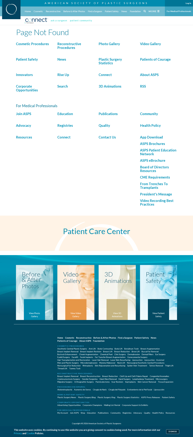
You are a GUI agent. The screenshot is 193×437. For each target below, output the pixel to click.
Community (149, 114)
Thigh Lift (169, 365)
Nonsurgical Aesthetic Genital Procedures (145, 363)
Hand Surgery (125, 379)
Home (28, 11)
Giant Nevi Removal (108, 379)
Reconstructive (53, 11)
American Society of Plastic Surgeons (96, 3)
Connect (105, 75)
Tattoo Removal (156, 365)
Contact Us (107, 137)
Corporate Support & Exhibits (135, 405)
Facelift (75, 357)
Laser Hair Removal (100, 360)
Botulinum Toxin (131, 348)
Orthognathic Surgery (84, 382)
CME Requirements (155, 177)
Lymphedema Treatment (143, 379)
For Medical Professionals (179, 11)
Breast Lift (107, 351)
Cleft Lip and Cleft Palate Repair (134, 376)
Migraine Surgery (64, 382)
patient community (81, 20)
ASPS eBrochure (152, 160)
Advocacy (23, 125)
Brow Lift (136, 351)
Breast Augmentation (150, 348)
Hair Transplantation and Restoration (73, 360)
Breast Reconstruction (90, 376)
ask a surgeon (59, 20)
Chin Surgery (120, 354)
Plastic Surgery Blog (87, 397)
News (124, 11)
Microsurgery (162, 379)
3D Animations (110, 86)
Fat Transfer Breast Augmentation (110, 357)
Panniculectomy (103, 382)
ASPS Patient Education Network (158, 152)
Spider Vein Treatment (137, 365)
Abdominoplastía (64, 389)
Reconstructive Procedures (69, 45)
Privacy (18, 433)
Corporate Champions (92, 405)
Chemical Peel (106, 354)
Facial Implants (86, 357)
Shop (83, 413)
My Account (62, 413)
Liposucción (159, 389)
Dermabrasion (134, 354)
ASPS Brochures (152, 144)
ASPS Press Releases (150, 397)
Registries (65, 125)
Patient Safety (112, 11)
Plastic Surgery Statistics (110, 61)
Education (65, 114)
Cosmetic (38, 11)
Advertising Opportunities (69, 405)
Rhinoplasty (88, 365)
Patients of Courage (155, 59)
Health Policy (150, 125)
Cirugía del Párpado (116, 389)
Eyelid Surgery (63, 357)
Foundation (135, 11)
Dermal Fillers (147, 354)
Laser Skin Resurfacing (120, 360)
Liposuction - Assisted (154, 360)
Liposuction (137, 360)
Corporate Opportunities (27, 88)
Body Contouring (105, 348)
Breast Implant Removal (67, 351)
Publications (108, 114)
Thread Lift (62, 368)
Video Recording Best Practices (157, 202)
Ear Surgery (160, 354)
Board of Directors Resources (154, 169)
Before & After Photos (74, 11)
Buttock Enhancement (67, 354)
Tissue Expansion (165, 382)
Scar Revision (117, 382)
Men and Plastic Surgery (68, 363)
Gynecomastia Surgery (137, 357)
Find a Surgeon (95, 11)
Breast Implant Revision (90, 351)
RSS (143, 86)
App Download (151, 137)
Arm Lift (92, 348)
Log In (188, 3)
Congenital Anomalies (159, 376)
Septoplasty (130, 382)
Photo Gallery (109, 44)
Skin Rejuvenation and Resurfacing (110, 365)
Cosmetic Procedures (32, 44)
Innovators (24, 75)
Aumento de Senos (82, 389)
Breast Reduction (122, 351)
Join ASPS (23, 114)
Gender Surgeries (90, 379)
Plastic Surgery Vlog (106, 397)
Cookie (30, 433)
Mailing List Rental (112, 405)
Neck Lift (121, 363)
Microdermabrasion (89, 363)
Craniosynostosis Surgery (68, 379)
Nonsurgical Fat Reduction (69, 365)
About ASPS (149, 75)
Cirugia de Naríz (100, 389)
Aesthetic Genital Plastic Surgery (72, 348)
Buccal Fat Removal (150, 351)
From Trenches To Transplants (154, 186)
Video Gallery (150, 44)
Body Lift (118, 348)
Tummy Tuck (74, 368)
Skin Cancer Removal (147, 382)
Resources (24, 137)
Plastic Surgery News (66, 397)
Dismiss (173, 432)
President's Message (156, 194)
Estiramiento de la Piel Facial (139, 389)
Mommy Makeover (107, 363)
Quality (104, 125)
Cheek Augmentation (88, 354)
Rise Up (63, 75)
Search (62, 86)
